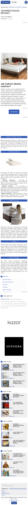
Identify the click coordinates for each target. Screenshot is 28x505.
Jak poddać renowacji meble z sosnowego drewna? (19, 442)
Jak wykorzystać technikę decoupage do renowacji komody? (19, 455)
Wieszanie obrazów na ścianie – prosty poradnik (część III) (19, 374)
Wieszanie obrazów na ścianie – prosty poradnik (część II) (19, 382)
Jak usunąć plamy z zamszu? (18, 462)
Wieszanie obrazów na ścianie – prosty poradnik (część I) (19, 366)
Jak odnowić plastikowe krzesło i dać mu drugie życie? (18, 471)
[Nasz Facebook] (26, 2)
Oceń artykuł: (3, 18)
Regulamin (3, 492)
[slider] (10, 18)
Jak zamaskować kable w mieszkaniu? (18, 403)
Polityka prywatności (5, 493)
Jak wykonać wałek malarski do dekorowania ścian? (18, 412)
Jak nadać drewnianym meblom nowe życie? (18, 425)
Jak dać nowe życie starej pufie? (18, 433)
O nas (2, 490)
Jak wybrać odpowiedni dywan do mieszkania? (18, 396)
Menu (15, 2)
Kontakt (3, 495)
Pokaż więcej (24, 291)
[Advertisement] (14, 39)
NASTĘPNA (14, 112)
